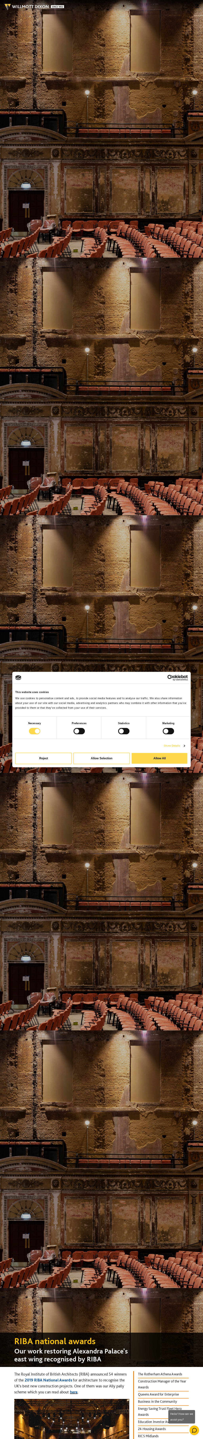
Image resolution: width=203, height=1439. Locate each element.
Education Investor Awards (157, 1422)
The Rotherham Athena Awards (160, 1374)
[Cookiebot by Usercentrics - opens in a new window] (170, 678)
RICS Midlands (148, 1436)
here (74, 1392)
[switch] (79, 731)
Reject (43, 758)
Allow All (159, 758)
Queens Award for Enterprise (158, 1394)
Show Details (172, 745)
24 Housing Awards (152, 1429)
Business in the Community (157, 1401)
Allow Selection (101, 758)
